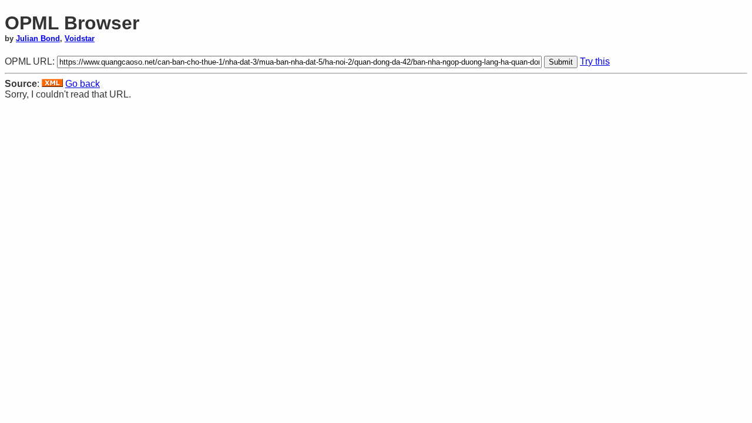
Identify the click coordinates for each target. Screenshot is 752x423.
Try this (595, 61)
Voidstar (80, 38)
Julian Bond (38, 38)
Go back (82, 84)
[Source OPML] (52, 84)
